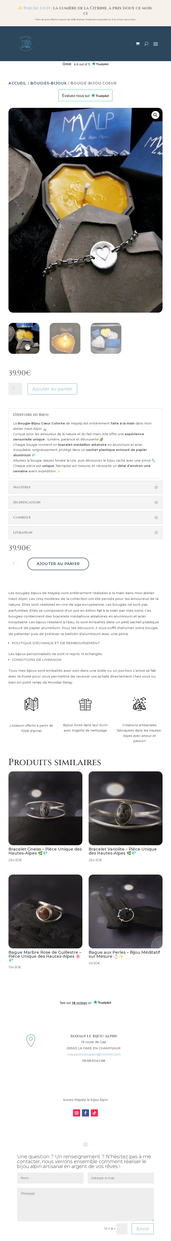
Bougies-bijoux (49, 83)
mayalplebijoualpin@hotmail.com (93, 1054)
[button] (155, 115)
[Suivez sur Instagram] (76, 1112)
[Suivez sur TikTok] (94, 1112)
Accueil (17, 83)
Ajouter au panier (52, 389)
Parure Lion (37, 8)
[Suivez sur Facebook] (85, 1112)
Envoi (142, 1228)
